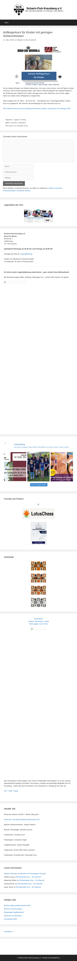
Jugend (16, 120)
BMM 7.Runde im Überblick (15, 123)
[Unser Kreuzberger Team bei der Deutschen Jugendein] (38, 466)
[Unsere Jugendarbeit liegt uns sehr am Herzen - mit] (62, 466)
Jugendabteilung (26, 254)
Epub (16, 791)
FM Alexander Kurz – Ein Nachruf (28, 877)
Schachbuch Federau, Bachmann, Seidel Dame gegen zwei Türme (38, 621)
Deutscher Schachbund (12, 916)
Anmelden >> (9, 932)
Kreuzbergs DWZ (10, 919)
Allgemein (9, 120)
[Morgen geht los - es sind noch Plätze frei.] (15, 466)
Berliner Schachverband (13, 909)
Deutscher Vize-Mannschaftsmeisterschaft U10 (22, 819)
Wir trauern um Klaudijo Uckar (16, 126)
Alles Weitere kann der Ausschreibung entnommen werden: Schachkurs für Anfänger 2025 (36, 108)
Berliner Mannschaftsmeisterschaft (17, 905)
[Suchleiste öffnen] (74, 23)
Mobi (10, 791)
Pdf (5, 791)
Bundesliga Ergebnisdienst (14, 912)
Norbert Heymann (10, 874)
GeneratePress (55, 958)
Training (23, 120)
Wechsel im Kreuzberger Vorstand (33, 874)
